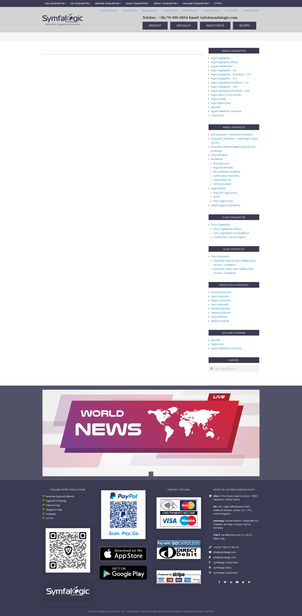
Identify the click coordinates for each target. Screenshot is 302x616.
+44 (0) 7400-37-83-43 (226, 547)
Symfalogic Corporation (225, 562)
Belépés (244, 25)
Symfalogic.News (222, 567)
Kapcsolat (184, 25)
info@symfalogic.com (224, 552)
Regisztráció (215, 25)
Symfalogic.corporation (225, 572)
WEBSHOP (155, 25)
